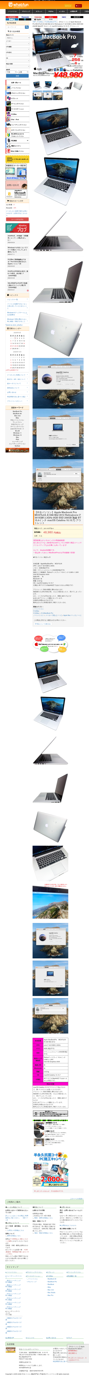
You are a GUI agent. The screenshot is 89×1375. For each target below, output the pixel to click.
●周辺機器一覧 (72, 1276)
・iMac (48, 1287)
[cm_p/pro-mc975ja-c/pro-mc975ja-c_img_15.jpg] (78, 85)
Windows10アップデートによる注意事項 (17, 313)
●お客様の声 (9, 1338)
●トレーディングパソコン (13, 1277)
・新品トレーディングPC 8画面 (13, 1290)
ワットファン (17, 422)
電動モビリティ (16, 146)
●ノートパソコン (11, 1272)
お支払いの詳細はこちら (15, 1230)
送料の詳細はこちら (14, 1236)
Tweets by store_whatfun (14, 325)
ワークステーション (17, 109)
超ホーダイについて (14, 383)
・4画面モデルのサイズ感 (13, 1323)
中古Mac (40, 22)
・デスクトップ (31, 1281)
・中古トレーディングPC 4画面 (13, 1299)
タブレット (14, 98)
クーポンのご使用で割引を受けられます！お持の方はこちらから (16, 213)
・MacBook (50, 1284)
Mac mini (17, 416)
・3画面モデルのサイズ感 (13, 1319)
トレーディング (17, 441)
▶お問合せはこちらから (68, 1225)
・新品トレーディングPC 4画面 (13, 1281)
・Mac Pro (49, 1295)
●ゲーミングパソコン (74, 1272)
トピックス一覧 (12, 299)
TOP (34, 22)
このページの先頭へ (77, 1198)
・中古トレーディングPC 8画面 (13, 1308)
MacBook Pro (17, 411)
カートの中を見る (17, 219)
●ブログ (69, 1338)
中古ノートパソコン (17, 420)
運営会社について (13, 388)
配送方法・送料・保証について (16, 379)
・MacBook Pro (51, 1281)
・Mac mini (50, 1290)
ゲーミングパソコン (17, 104)
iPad (17, 439)
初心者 (17, 431)
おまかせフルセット (17, 428)
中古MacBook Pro (50, 22)
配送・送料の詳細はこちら (44, 1218)
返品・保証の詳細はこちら (44, 1233)
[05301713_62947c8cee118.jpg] (48, 95)
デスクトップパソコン (18, 93)
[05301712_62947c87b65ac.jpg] (37, 95)
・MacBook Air (51, 1279)
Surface (17, 446)
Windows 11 (17, 433)
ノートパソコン (38, 609)
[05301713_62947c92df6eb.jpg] (58, 95)
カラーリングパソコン (18, 130)
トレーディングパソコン (19, 125)
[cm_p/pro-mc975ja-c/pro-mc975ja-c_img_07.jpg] (37, 85)
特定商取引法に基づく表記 (16, 397)
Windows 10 (17, 435)
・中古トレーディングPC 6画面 (13, 1303)
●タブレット (50, 1272)
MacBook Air (17, 413)
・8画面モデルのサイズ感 (13, 1332)
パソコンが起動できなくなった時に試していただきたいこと (17, 306)
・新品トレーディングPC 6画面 (13, 1286)
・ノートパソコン (32, 1279)
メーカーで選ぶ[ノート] (54, 615)
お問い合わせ (11, 392)
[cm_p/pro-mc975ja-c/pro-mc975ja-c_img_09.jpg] (48, 85)
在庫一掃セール (16, 82)
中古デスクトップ (17, 424)
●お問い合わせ (51, 1338)
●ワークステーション (33, 1276)
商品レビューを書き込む (43, 624)
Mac (17, 437)
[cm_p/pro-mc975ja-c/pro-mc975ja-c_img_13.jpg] (68, 85)
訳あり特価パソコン (17, 151)
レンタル (62, 11)
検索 (17, 76)
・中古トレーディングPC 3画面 (13, 1294)
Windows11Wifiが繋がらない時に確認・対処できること (17, 320)
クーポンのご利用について (16, 375)
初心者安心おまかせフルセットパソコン (17, 135)
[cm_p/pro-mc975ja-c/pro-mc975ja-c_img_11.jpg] (58, 85)
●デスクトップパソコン (34, 1272)
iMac (17, 418)
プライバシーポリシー (14, 401)
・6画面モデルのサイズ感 (13, 1327)
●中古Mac (49, 1276)
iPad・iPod (15, 119)
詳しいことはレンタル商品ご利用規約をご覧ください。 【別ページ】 (16, 1217)
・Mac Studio (50, 1292)
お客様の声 (73, 11)
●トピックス (30, 1338)
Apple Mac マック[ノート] (72, 615)
